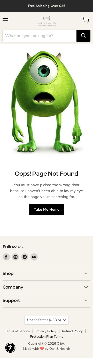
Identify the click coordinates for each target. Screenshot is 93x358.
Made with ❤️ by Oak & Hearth (46, 348)
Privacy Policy (45, 331)
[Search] (83, 36)
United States (44, 320)
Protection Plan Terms (46, 336)
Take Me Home (46, 209)
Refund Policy (72, 331)
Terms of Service (17, 331)
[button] (10, 348)
